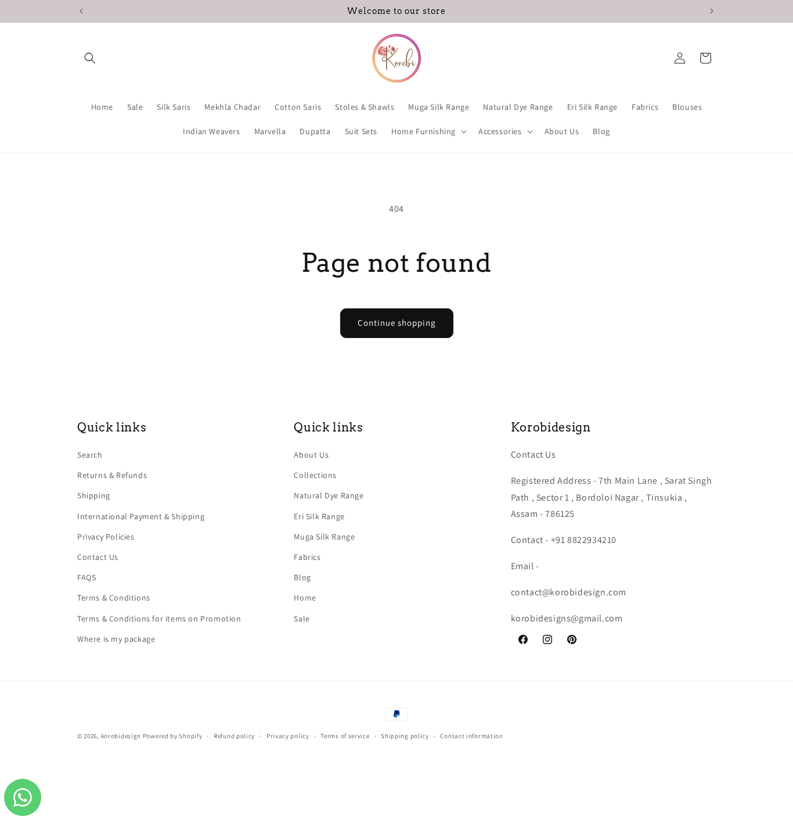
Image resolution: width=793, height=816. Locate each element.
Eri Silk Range (319, 516)
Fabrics (307, 557)
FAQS (86, 577)
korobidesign (121, 736)
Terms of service (344, 735)
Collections (315, 475)
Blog (302, 577)
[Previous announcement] (81, 11)
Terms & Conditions (113, 598)
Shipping (93, 496)
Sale (301, 618)
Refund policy (234, 735)
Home (305, 598)
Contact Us (97, 557)
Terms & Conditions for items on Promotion (159, 618)
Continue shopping (397, 322)
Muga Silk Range (324, 536)
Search (90, 455)
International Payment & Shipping (140, 516)
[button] (90, 58)
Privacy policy (287, 735)
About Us (311, 455)
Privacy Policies (106, 536)
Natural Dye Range (328, 496)
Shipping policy (405, 735)
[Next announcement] (711, 11)
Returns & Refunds (112, 475)
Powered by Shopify (173, 736)
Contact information (471, 735)
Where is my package (116, 639)
